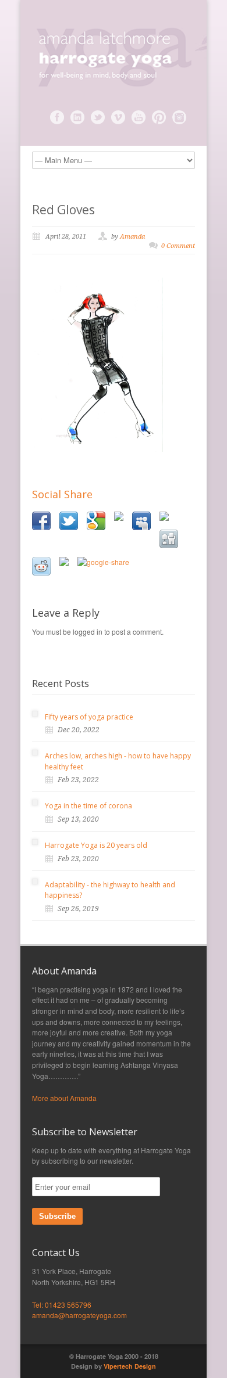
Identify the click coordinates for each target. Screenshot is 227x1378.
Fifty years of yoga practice (89, 717)
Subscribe (57, 1216)
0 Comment (178, 246)
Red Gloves (63, 210)
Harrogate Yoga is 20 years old (96, 845)
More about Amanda (64, 1098)
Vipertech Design (130, 1366)
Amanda (132, 236)
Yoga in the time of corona (88, 806)
